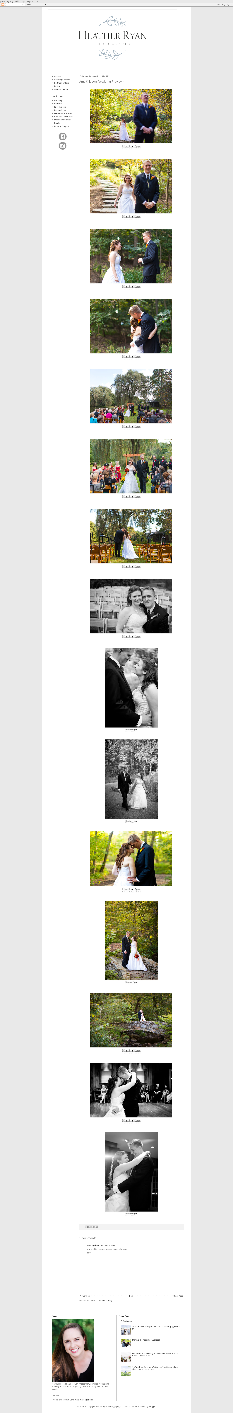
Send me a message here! (81, 1399)
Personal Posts (60, 110)
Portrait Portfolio (61, 83)
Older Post (178, 1296)
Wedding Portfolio (62, 79)
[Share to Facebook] (94, 1227)
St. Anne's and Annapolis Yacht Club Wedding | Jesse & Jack (156, 1327)
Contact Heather (61, 89)
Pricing (57, 86)
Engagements (60, 107)
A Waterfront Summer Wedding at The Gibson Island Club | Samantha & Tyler (155, 1368)
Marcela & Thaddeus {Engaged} (146, 1340)
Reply (88, 1252)
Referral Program (61, 126)
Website (57, 76)
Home (132, 1296)
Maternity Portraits (62, 119)
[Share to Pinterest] (97, 1227)
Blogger (152, 1406)
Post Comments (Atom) (101, 1300)
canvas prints (92, 1245)
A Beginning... (127, 1321)
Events (57, 123)
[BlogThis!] (89, 1227)
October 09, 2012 (107, 1245)
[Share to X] (91, 1227)
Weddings (58, 100)
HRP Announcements (63, 116)
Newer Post (85, 1296)
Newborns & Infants (63, 113)
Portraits (58, 103)
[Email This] (86, 1227)
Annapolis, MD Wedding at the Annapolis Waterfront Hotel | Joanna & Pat (155, 1354)
